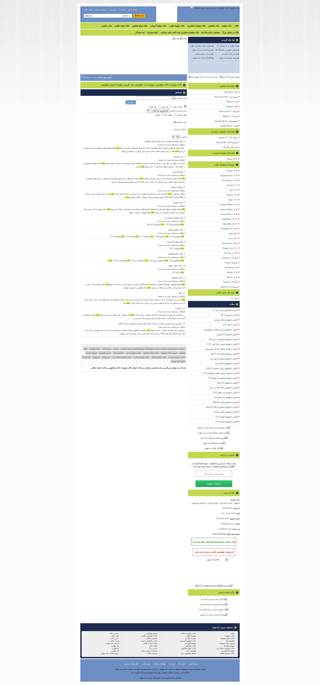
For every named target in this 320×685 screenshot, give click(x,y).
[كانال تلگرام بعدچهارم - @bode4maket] (213, 448)
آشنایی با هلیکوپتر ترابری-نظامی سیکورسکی (221, 330)
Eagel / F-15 (233, 200)
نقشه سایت (88, 10)
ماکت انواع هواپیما (227, 638)
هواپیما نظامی (191, 636)
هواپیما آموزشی (190, 643)
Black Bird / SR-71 (230, 224)
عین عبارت (153, 107)
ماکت (236, 26)
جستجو (131, 102)
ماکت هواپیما (227, 26)
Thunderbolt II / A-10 (229, 229)
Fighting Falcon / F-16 (229, 175)
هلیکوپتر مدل (118, 353)
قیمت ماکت (114, 641)
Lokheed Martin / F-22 (229, 205)
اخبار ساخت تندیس (131, 664)
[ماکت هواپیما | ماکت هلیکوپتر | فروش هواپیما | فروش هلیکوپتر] (215, 8)
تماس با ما (113, 10)
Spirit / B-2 (233, 234)
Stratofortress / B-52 (230, 243)
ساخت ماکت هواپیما (151, 353)
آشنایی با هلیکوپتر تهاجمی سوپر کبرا (224, 359)
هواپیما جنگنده (190, 638)
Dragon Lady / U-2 (230, 248)
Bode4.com (139, 16)
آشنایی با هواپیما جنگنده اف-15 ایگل (224, 354)
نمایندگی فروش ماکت (149, 651)
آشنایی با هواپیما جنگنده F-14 (227, 422)
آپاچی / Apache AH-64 (229, 126)
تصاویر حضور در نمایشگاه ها (226, 50)
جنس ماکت (114, 638)
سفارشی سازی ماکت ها (211, 32)
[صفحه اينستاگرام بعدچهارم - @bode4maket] (213, 443)
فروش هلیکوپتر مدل (188, 653)
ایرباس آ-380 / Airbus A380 (227, 142)
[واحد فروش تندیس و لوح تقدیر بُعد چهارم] (214, 428)
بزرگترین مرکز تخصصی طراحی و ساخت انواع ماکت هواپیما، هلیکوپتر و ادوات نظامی (150, 324)
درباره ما (122, 10)
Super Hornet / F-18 (230, 180)
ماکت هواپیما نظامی (176, 26)
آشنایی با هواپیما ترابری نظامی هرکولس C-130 (220, 373)
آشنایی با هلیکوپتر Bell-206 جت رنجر (224, 388)
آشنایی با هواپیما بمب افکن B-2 (226, 397)
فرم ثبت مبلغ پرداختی (203, 54)
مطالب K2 (168, 115)
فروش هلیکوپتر (105, 353)
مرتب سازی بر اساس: (178, 111)
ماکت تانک (153, 646)
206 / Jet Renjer (232, 107)
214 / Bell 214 (232, 102)
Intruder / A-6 (232, 272)
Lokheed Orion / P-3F (229, 214)
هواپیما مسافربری (227, 651)
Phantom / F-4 (232, 195)
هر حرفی (164, 107)
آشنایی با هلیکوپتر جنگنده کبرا (226, 363)
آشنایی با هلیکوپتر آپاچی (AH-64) (225, 402)
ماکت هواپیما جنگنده (188, 633)
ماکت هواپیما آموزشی (158, 26)
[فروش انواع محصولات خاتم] (214, 438)
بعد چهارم (106, 357)
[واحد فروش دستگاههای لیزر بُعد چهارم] (214, 433)
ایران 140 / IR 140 (230, 147)
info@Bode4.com (228, 524)
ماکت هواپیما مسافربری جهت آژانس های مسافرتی (179, 32)
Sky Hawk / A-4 (231, 267)
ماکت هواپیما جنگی (158, 357)
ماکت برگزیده (107, 26)
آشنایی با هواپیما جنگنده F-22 (227, 417)
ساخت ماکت (114, 633)
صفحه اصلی (132, 10)
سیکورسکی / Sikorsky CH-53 (226, 121)
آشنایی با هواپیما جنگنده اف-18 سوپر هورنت (221, 349)
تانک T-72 (234, 299)
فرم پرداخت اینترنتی (229, 54)
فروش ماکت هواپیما (169, 353)
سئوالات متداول (101, 10)
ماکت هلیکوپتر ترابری (149, 641)
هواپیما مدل (230, 641)
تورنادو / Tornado (231, 263)
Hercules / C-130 (231, 253)
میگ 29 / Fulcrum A (230, 258)
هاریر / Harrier (232, 277)
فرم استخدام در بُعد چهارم (202, 50)
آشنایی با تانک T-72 (230, 325)
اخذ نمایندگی (140, 32)
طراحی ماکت (152, 653)
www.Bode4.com (224, 529)
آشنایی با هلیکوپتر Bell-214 (227, 383)
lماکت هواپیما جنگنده (176, 357)
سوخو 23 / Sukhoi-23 (229, 287)
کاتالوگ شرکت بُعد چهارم (202, 58)
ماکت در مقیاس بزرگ (230, 32)
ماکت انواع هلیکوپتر (139, 26)
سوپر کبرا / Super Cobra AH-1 (226, 97)
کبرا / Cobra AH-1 (231, 92)
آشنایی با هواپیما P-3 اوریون (227, 334)
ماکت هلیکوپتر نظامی (149, 636)
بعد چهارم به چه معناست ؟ (227, 46)
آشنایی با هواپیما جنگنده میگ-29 (226, 412)
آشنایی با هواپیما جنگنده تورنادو (226, 320)
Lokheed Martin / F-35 (229, 209)
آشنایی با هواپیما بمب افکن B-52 (225, 393)
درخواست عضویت (213, 483)
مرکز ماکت (106, 349)
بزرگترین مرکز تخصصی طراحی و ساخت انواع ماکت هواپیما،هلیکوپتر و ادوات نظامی (152, 349)
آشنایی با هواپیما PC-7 (229, 315)
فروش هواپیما (91, 353)
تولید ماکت (115, 636)
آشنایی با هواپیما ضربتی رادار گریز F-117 (222, 344)
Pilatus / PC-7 (232, 159)
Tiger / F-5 (233, 190)
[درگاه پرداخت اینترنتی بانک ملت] (213, 599)
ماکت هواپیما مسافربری (196, 26)
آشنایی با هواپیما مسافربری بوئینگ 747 (223, 378)
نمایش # (183, 137)
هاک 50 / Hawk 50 (230, 282)
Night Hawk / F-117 (230, 219)
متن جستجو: (182, 98)
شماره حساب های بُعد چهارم (201, 46)
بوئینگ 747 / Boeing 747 (228, 138)
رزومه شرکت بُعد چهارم (228, 58)
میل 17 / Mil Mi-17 (230, 116)
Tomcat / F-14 (232, 171)
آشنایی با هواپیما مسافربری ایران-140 (223, 339)
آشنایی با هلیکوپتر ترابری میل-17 (225, 310)
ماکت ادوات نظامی (122, 26)
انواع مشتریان (152, 32)
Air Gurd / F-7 (232, 185)
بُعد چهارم (86, 357)
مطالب (157, 115)
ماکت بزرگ (153, 648)
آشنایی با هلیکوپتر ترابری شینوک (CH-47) (222, 368)
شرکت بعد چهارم (178, 361)
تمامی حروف (178, 107)
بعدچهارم (96, 357)
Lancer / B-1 (233, 238)
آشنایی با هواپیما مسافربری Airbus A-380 (222, 407)
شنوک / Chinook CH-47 (228, 111)
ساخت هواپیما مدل (133, 353)
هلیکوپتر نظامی (151, 638)
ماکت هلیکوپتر (213, 26)
